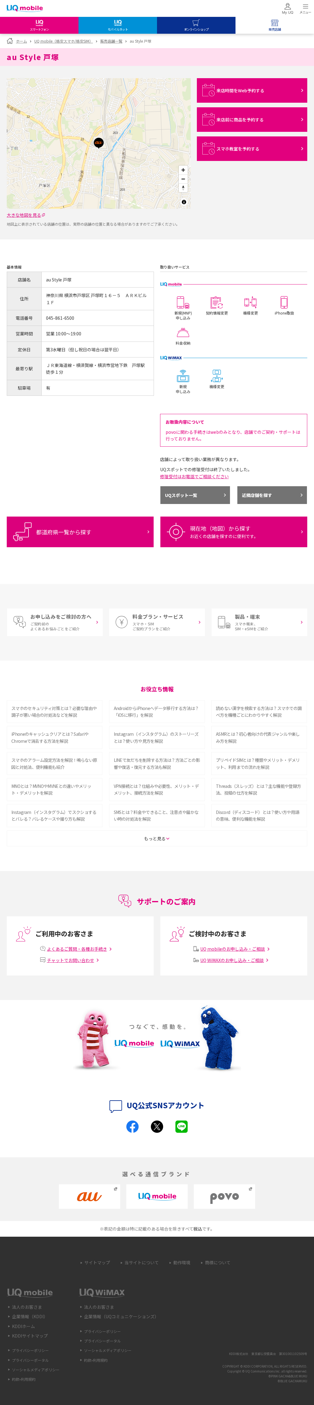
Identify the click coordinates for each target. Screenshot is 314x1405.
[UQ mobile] (24, 9)
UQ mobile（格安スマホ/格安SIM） (63, 41)
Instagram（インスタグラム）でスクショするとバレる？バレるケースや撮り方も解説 (54, 815)
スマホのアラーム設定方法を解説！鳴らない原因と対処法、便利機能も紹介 (54, 763)
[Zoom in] (183, 170)
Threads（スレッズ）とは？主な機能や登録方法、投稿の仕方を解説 (258, 789)
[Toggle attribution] (184, 202)
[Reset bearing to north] (183, 187)
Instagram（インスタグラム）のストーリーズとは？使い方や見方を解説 (156, 737)
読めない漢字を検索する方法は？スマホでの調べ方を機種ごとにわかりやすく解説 (258, 711)
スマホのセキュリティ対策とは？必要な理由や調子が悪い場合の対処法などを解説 (54, 711)
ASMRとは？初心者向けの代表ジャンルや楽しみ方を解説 (258, 737)
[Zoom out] (183, 178)
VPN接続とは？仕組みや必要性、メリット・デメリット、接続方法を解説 (156, 789)
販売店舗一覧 (111, 41)
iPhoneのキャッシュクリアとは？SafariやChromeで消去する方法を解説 (50, 737)
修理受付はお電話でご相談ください (194, 476)
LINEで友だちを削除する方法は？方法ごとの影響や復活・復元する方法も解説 (157, 763)
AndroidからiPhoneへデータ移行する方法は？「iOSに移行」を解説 (156, 711)
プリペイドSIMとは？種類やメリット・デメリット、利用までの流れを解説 (258, 763)
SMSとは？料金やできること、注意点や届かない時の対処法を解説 (156, 815)
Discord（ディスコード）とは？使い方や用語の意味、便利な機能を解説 (257, 815)
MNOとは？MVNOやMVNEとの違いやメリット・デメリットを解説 (51, 789)
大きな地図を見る (24, 215)
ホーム (21, 41)
